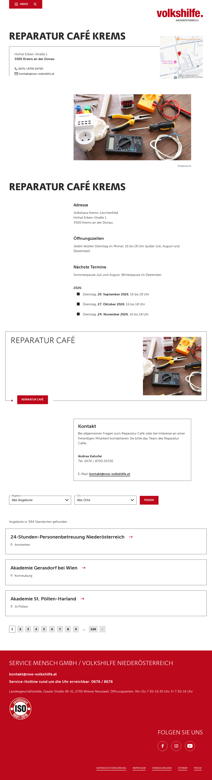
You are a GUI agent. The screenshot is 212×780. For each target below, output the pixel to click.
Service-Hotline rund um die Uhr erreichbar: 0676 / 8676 (61, 681)
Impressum (139, 768)
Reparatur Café (32, 399)
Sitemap (182, 768)
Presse (198, 768)
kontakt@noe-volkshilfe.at (36, 73)
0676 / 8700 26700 (30, 68)
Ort (79, 495)
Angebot (16, 495)
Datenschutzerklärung (111, 768)
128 (93, 629)
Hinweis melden (162, 768)
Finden (149, 500)
